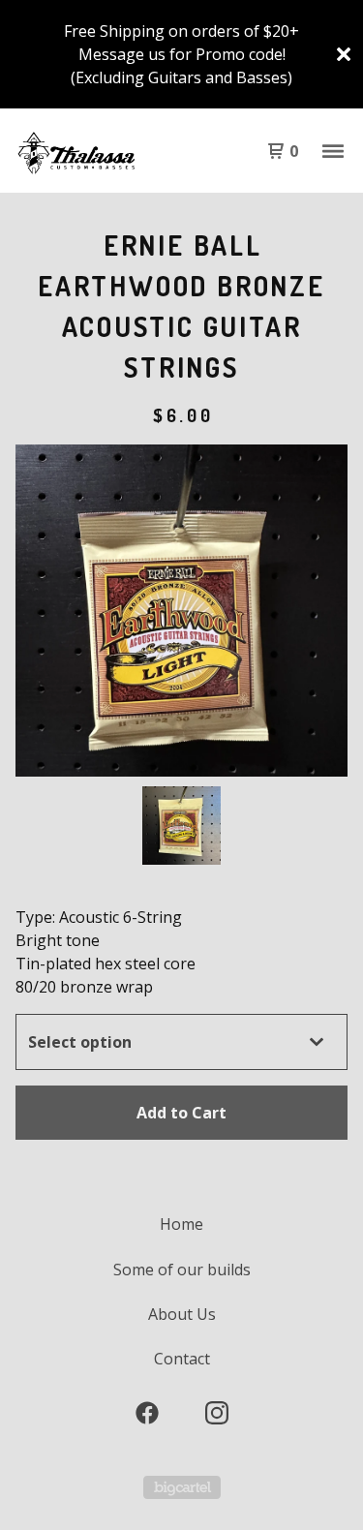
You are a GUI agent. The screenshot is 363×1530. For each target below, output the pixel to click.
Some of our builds (182, 1269)
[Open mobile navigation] (333, 151)
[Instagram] (216, 1412)
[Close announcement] (343, 54)
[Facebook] (147, 1412)
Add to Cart (181, 1112)
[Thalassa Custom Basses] (98, 151)
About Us (182, 1314)
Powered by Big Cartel (182, 1487)
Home (181, 1224)
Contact (182, 1358)
